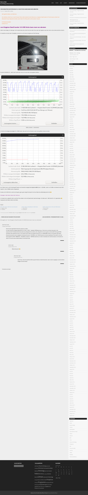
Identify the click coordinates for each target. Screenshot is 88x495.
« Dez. (57, 477)
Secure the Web (72, 448)
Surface (50, 484)
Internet (10, 212)
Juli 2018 (71, 270)
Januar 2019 (72, 257)
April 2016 (71, 327)
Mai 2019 (71, 249)
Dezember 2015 (73, 335)
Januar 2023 (72, 156)
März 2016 (72, 329)
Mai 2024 (71, 123)
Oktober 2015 (72, 339)
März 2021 (72, 203)
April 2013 (71, 400)
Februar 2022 (72, 179)
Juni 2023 (71, 146)
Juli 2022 (71, 169)
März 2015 (72, 354)
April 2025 (71, 100)
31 (58, 475)
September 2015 (73, 342)
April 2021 (71, 201)
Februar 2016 (72, 331)
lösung (36, 479)
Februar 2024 (72, 129)
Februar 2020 (72, 230)
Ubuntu (43, 486)
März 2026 (72, 76)
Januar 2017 (72, 308)
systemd (36, 486)
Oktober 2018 (72, 264)
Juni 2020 (71, 222)
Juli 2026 (71, 68)
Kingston (20, 212)
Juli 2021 (71, 194)
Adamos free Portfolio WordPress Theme (39, 493)
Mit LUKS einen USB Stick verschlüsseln (8, 206)
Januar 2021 (72, 207)
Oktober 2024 (72, 112)
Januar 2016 (72, 333)
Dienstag (41, 471)
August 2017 (72, 293)
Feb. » (59, 477)
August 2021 (72, 192)
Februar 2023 (72, 154)
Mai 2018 (71, 274)
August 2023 (72, 142)
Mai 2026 (71, 72)
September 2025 (73, 89)
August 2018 (72, 268)
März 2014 (72, 379)
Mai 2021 (71, 198)
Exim (48, 471)
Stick (23, 212)
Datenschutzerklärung (81, 2)
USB (25, 212)
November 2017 (73, 287)
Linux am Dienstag (73, 442)
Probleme (36, 482)
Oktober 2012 (72, 413)
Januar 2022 (72, 182)
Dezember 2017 (73, 285)
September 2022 (73, 165)
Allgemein (71, 421)
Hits (75, 52)
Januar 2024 (72, 131)
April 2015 (71, 352)
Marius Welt (3, 2)
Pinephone (72, 444)
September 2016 (73, 316)
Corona (71, 427)
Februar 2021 (72, 205)
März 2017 (72, 304)
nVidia (45, 479)
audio (36, 466)
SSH (48, 484)
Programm (42, 482)
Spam (46, 484)
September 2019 (73, 240)
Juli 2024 (71, 118)
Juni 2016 (71, 323)
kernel (36, 477)
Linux (52, 2)
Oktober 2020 (72, 213)
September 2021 (73, 190)
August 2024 (72, 116)
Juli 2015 (71, 346)
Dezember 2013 (73, 386)
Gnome (49, 474)
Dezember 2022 (73, 158)
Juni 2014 (71, 373)
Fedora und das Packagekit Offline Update (10, 217)
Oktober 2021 (72, 188)
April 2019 (71, 251)
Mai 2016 (71, 325)
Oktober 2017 (72, 289)
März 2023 (72, 152)
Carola (49, 466)
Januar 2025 (72, 106)
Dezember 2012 (73, 409)
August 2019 (72, 243)
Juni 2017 (71, 297)
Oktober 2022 (72, 163)
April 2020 (71, 226)
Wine (39, 488)
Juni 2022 (71, 171)
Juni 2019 (71, 247)
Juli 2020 (71, 219)
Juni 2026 (71, 70)
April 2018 (71, 276)
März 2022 (72, 177)
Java (61, 2)
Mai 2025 (71, 97)
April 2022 (71, 175)
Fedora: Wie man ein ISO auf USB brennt (51, 206)
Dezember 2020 (73, 209)
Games (46, 473)
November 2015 (73, 337)
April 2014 (71, 377)
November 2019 (73, 236)
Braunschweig (72, 2)
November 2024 (73, 110)
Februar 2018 (72, 280)
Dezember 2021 (73, 184)
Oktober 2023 (72, 137)
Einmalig (78, 52)
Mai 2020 (71, 224)
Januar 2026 (72, 81)
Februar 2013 (72, 405)
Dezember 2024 (73, 108)
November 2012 (73, 411)
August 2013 (72, 392)
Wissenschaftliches (73, 456)
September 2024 (73, 114)
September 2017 (73, 291)
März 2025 (72, 102)
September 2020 (73, 215)
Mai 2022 (71, 173)
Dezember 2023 (73, 133)
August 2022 (72, 167)
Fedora (56, 2)
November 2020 (73, 211)
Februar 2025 (72, 104)
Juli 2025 (71, 93)
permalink (33, 212)
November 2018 (73, 262)
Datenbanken (72, 429)
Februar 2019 (72, 255)
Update (47, 486)
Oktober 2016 (72, 314)
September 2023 (73, 140)
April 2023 (71, 150)
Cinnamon (36, 468)
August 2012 (72, 415)
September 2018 (73, 266)
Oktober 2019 (72, 238)
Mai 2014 (71, 375)
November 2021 (73, 186)
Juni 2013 (71, 396)
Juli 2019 (71, 245)
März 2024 (72, 127)
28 (69, 473)
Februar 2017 (72, 306)
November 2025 (73, 85)
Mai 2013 (71, 398)
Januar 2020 (72, 232)
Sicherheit (41, 484)
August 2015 (72, 344)
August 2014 (72, 369)
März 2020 (72, 228)
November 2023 (73, 135)
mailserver (39, 479)
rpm (52, 482)
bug (46, 466)
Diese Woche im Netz (73, 431)
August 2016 (72, 318)
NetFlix (42, 479)
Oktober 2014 (72, 365)
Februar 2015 (72, 356)
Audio (71, 423)
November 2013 (73, 388)
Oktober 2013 (72, 390)
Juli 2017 (71, 295)
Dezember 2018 (73, 259)
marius (12, 11)
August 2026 (72, 66)
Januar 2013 (72, 407)
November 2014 (73, 363)
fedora (37, 473)
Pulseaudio (48, 482)
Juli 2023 (71, 144)
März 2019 (72, 253)
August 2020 (72, 217)
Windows (71, 454)
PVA (70, 446)
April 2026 (71, 74)
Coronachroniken (48, 468)
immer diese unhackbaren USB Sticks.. (30, 206)
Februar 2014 (72, 381)
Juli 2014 (71, 371)
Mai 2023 (71, 148)
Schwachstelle (37, 484)
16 (56, 472)
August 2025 (72, 91)
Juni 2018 (71, 272)
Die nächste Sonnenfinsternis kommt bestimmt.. (78, 17)
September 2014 (73, 367)
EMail (45, 471)
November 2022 (73, 161)
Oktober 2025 (72, 87)
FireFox (42, 474)
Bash (38, 466)
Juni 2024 (71, 121)
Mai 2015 (71, 350)
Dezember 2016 (73, 310)
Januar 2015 (72, 358)
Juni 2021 (71, 196)
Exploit (50, 471)
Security (65, 2)
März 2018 (72, 278)
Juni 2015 (71, 348)
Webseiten (71, 52)
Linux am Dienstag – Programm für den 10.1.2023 (53, 217)
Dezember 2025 (73, 83)
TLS (41, 486)
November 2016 (73, 312)
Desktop (36, 471)
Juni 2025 (71, 95)
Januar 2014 (72, 384)
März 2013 (72, 403)
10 (58, 471)
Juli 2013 (71, 394)
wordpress (42, 488)
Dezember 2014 (73, 360)
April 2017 (71, 301)
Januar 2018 (72, 283)
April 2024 (71, 125)
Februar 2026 (72, 78)
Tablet (71, 452)
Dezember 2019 (73, 234)
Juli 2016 (71, 320)
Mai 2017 (71, 299)
